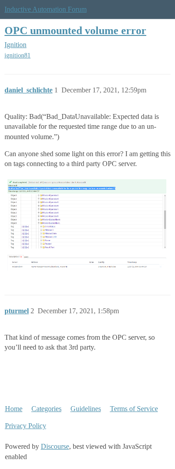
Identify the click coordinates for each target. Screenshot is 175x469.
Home (13, 408)
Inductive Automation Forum (45, 9)
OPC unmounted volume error (75, 30)
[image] (87, 223)
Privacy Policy (25, 426)
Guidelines (85, 408)
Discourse (55, 446)
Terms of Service (134, 408)
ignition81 (17, 55)
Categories (46, 408)
